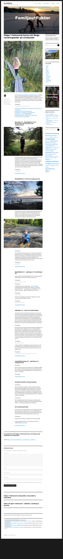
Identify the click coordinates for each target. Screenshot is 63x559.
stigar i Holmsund (6, 102)
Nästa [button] (58, 20)
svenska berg (56, 156)
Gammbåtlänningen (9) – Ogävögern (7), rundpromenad (26, 115)
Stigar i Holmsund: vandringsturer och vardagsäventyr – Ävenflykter (21, 439)
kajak (46, 145)
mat (58, 147)
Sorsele (54, 154)
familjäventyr (47, 141)
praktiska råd (49, 152)
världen (47, 167)
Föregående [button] (5, 20)
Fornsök (20, 294)
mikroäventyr (48, 149)
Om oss (57, 3)
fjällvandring (54, 141)
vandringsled (9, 104)
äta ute (46, 172)
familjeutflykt (6, 101)
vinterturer (57, 165)
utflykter (50, 159)
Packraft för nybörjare (49, 114)
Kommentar (6, 453)
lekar (52, 147)
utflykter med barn (7, 103)
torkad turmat (47, 157)
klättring (51, 146)
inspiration (54, 144)
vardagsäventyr (48, 165)
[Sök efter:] (51, 45)
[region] (31, 20)
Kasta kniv (48, 123)
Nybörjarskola (46, 3)
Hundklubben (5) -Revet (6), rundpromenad (23, 111)
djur (55, 137)
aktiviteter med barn (51, 135)
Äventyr (39, 3)
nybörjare (47, 150)
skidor (46, 154)
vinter (52, 165)
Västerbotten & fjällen (50, 170)
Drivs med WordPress (12, 535)
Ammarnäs (46, 137)
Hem (36, 3)
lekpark (54, 147)
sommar (50, 154)
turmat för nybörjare (54, 157)
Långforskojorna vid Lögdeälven (51, 122)
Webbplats (6, 477)
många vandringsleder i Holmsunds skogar (28, 94)
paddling (52, 150)
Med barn (47, 72)
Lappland (48, 147)
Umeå (47, 159)
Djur (47, 68)
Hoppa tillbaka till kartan (20, 173)
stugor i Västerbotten (49, 156)
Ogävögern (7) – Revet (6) (20, 113)
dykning (58, 137)
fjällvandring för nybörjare (50, 142)
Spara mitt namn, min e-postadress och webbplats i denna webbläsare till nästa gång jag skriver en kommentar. (23, 482)
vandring (5, 104)
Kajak (47, 70)
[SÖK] (58, 45)
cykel (53, 137)
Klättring (47, 71)
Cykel (47, 67)
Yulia (47, 82)
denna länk (35, 287)
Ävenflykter (8, 3)
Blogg (52, 3)
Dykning (47, 69)
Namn (5, 467)
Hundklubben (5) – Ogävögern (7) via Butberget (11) (25, 112)
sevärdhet (56, 152)
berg (51, 137)
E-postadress (7, 472)
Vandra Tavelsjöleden (49, 124)
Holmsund (9, 101)
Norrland (47, 73)
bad (49, 137)
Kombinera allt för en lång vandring (22, 116)
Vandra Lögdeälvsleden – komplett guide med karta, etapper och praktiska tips (52, 116)
